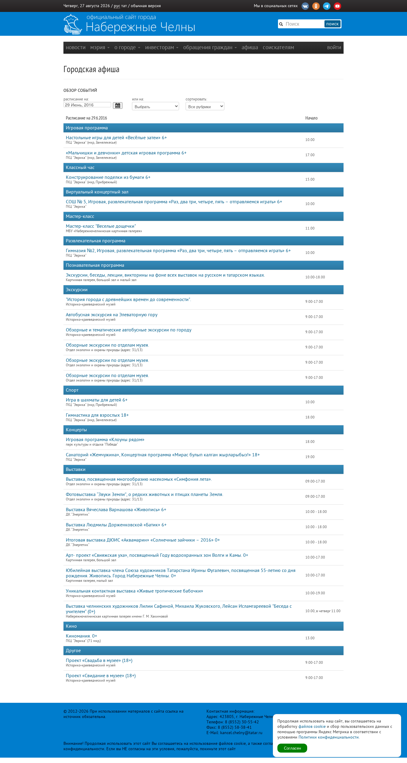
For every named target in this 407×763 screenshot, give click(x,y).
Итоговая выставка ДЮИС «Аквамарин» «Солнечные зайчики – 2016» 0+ (143, 540)
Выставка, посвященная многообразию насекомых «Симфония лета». (139, 479)
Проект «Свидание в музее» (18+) (101, 675)
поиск (332, 24)
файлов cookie (312, 726)
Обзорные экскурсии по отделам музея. (107, 345)
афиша (250, 47)
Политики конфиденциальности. (329, 737)
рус (117, 6)
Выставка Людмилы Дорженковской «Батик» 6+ (116, 525)
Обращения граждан (208, 47)
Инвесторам (160, 47)
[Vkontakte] (305, 5)
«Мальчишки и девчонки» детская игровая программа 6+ (126, 153)
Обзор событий (80, 90)
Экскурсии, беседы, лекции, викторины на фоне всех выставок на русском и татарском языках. (165, 275)
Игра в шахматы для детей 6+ (97, 400)
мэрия (98, 47)
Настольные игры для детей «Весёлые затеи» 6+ (116, 137)
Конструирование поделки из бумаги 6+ (108, 177)
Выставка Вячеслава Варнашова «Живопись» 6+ (116, 509)
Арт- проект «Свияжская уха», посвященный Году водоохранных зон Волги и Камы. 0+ (157, 555)
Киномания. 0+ (81, 636)
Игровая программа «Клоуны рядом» (105, 439)
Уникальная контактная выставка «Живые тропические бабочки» (134, 591)
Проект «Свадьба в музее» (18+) (99, 660)
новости (76, 47)
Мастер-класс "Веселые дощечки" (101, 226)
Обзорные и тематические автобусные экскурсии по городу (128, 330)
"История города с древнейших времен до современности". (128, 299)
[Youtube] (337, 5)
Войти (334, 47)
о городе (125, 47)
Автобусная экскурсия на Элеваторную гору (111, 314)
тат (124, 6)
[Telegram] (326, 5)
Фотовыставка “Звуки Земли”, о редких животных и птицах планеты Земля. (144, 494)
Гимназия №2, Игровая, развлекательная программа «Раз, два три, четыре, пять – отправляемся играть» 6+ (178, 250)
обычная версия (146, 6)
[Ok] (316, 5)
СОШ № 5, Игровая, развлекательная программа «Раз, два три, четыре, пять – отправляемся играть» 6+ (174, 201)
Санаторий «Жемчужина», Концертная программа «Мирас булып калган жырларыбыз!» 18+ (163, 455)
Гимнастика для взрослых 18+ (97, 415)
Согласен (292, 748)
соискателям (278, 47)
